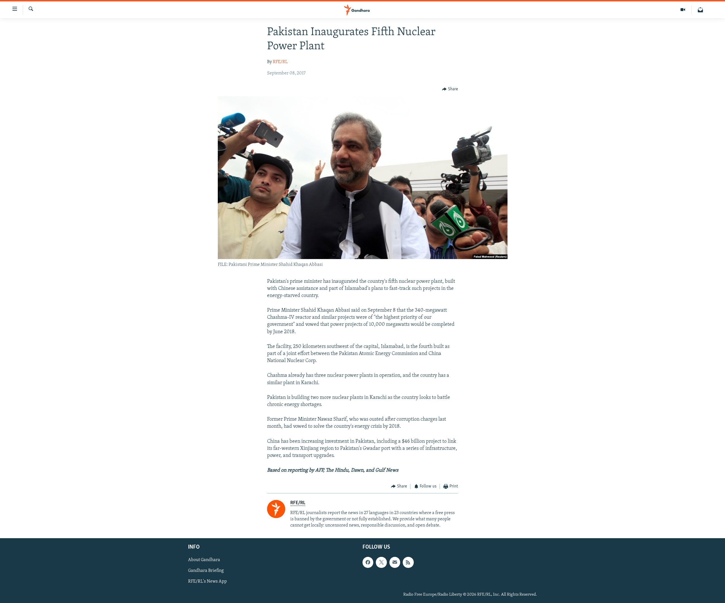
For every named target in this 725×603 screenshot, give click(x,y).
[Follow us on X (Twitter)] (381, 562)
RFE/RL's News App (207, 582)
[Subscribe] (394, 562)
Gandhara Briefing (206, 571)
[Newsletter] (700, 9)
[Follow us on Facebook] (367, 562)
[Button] (450, 89)
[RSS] (408, 562)
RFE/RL (280, 62)
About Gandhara (204, 560)
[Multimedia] (683, 9)
